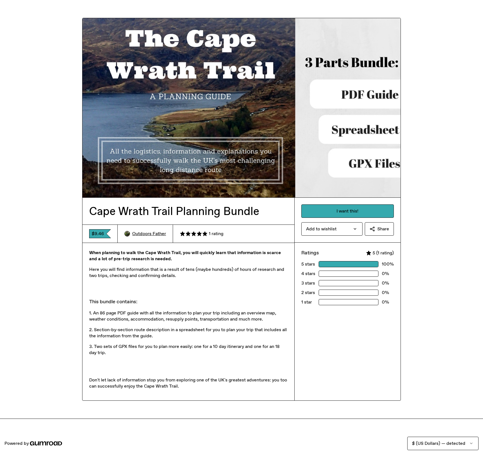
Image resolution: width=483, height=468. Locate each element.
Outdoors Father (149, 233)
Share (383, 228)
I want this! (347, 211)
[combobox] (332, 229)
